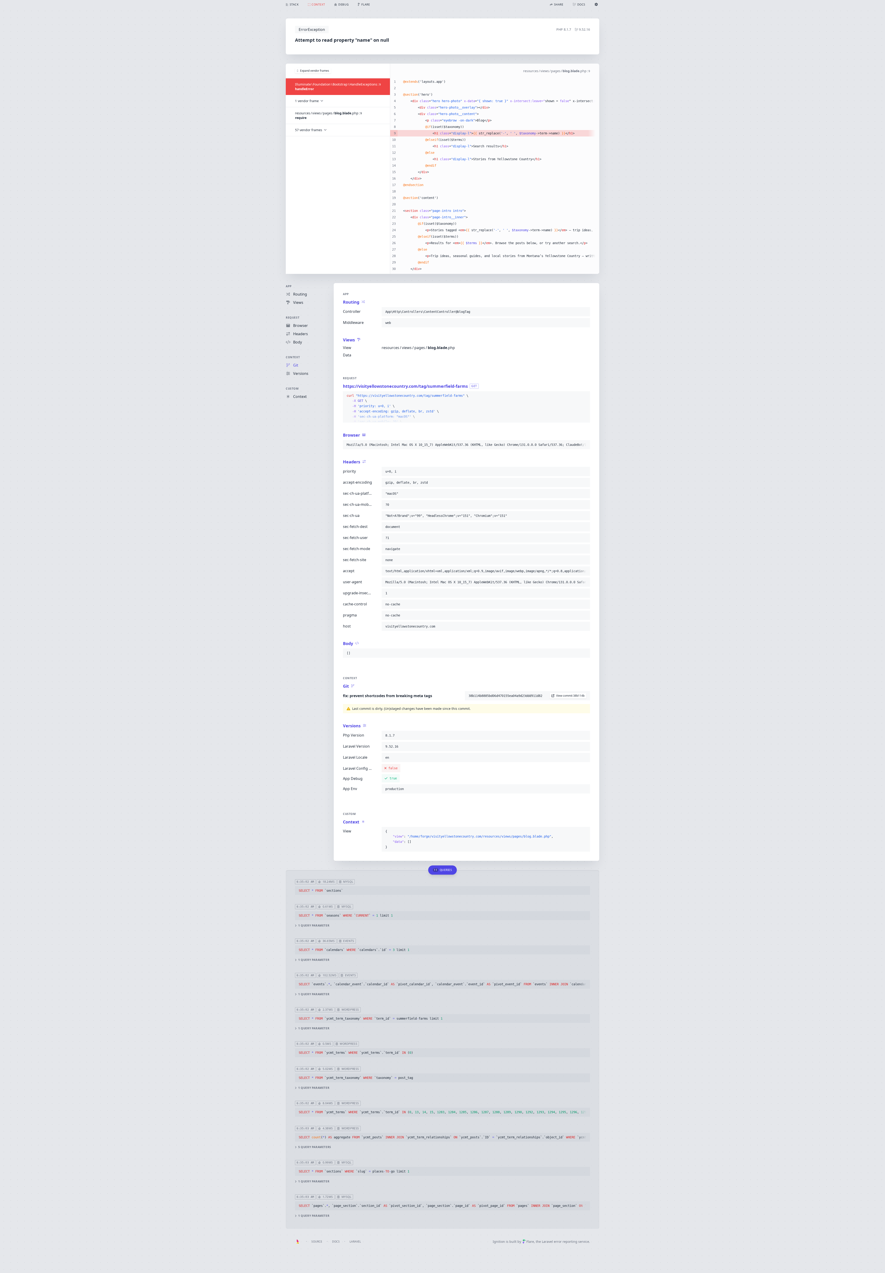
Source (316, 1241)
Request (292, 318)
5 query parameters (314, 1147)
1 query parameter (313, 925)
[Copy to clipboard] (584, 311)
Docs (336, 1241)
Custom (292, 389)
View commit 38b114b (570, 696)
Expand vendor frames (314, 71)
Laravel (355, 1241)
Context (293, 357)
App (289, 286)
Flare (530, 1241)
